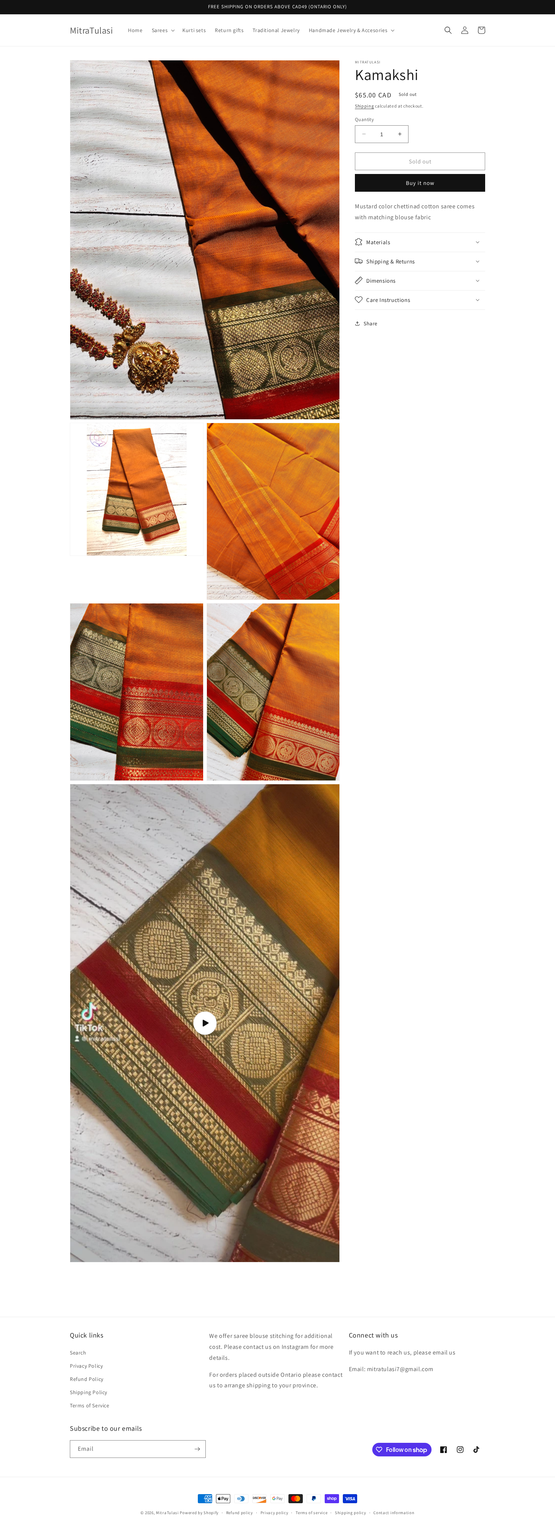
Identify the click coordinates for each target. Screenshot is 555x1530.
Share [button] (371, 323)
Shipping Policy (88, 1392)
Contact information (393, 1512)
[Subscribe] (197, 1449)
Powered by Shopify (199, 1512)
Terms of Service (89, 1405)
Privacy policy (274, 1512)
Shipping (364, 106)
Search (78, 1352)
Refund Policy (86, 1379)
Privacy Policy (86, 1365)
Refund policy (239, 1512)
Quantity (364, 119)
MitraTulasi (167, 1512)
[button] (162, 30)
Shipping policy (350, 1512)
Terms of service (311, 1512)
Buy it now (420, 182)
